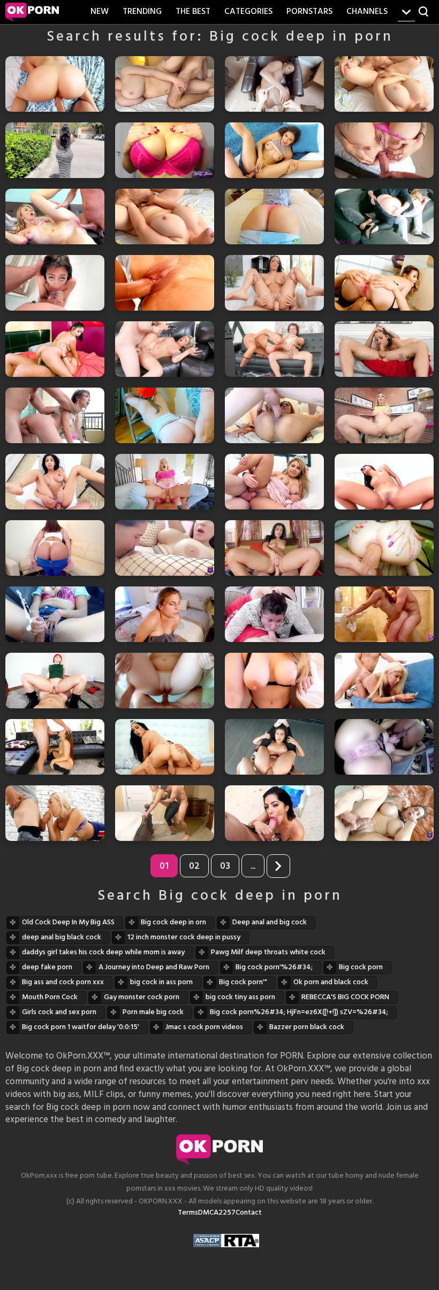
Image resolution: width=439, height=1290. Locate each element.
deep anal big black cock (61, 937)
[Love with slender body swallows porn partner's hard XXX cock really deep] (384, 349)
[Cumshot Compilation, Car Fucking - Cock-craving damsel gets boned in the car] (54, 614)
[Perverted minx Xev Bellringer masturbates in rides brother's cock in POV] (164, 614)
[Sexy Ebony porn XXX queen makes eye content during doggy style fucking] (274, 84)
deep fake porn (47, 967)
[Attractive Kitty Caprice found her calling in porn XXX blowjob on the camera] (274, 813)
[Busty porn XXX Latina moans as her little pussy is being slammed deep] (54, 481)
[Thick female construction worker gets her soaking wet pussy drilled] (164, 415)
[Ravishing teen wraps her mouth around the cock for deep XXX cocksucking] (54, 747)
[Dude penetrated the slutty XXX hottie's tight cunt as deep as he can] (274, 415)
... (253, 866)
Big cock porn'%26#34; (274, 967)
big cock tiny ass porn (240, 997)
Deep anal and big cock (269, 922)
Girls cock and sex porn (59, 1012)
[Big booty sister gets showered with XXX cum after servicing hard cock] (164, 680)
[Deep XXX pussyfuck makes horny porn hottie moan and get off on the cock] (274, 283)
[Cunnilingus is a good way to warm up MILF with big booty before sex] (164, 548)
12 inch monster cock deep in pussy (183, 937)
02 (194, 866)
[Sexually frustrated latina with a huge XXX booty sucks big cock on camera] (384, 747)
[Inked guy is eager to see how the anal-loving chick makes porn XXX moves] (384, 415)
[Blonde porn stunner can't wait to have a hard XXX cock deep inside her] (164, 349)
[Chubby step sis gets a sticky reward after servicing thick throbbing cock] (384, 84)
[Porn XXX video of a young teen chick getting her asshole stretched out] (164, 481)
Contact (249, 1213)
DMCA (208, 1213)
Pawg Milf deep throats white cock (268, 952)
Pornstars (309, 12)
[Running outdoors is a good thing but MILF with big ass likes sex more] (384, 813)
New (99, 12)
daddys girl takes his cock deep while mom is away (103, 952)
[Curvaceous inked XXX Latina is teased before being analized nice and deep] (384, 150)
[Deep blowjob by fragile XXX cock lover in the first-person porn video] (54, 283)
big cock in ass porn (161, 982)
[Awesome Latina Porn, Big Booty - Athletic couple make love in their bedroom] (164, 813)
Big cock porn (361, 967)
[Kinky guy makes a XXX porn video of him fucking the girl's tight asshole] (384, 548)
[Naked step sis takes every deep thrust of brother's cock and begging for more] (164, 84)
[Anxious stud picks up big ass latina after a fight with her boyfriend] (54, 150)
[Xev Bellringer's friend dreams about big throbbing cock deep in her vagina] (164, 150)
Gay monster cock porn (141, 997)
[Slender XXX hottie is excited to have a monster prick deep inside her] (54, 216)
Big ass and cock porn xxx (63, 982)
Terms (188, 1213)
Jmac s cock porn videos (204, 1027)
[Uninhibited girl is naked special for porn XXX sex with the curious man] (274, 548)
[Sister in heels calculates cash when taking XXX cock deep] (384, 680)
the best (193, 12)
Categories (248, 12)
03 (225, 866)
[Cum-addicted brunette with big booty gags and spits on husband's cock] (274, 614)
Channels (367, 12)
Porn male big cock (153, 1012)
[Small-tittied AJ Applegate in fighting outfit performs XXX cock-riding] (54, 680)
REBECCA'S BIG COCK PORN (345, 997)
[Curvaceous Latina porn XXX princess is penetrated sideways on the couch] (274, 481)
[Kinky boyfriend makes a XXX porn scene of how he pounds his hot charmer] (54, 84)
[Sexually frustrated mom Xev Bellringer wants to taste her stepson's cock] (274, 680)
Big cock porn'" (243, 982)
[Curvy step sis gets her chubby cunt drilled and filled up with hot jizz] (164, 216)
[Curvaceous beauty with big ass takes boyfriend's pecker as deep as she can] (274, 216)
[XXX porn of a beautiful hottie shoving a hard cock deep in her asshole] (384, 283)
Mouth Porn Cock (50, 997)
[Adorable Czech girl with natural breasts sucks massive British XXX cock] (54, 813)
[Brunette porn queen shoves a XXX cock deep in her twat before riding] (54, 349)
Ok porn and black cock (330, 982)
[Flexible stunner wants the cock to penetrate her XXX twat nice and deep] (274, 747)
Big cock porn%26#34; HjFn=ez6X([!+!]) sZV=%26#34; (299, 1012)
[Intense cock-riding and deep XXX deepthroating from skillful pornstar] (164, 747)
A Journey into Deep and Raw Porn (154, 967)
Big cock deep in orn (173, 922)
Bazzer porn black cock (306, 1027)
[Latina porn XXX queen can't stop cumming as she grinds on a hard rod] (384, 481)
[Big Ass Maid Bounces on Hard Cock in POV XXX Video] (54, 548)
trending (142, 12)
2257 (227, 1213)
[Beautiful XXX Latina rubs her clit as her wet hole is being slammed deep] (274, 150)
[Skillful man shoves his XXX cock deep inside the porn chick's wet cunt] (164, 283)
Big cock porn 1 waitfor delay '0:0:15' (80, 1027)
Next (278, 866)
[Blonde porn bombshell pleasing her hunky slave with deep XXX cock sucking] (274, 349)
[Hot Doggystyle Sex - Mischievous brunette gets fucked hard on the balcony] (54, 415)
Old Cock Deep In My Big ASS (68, 922)
